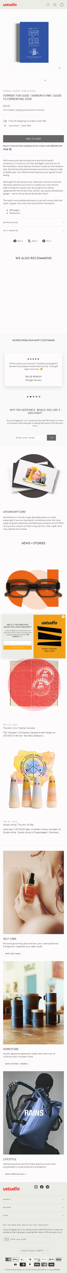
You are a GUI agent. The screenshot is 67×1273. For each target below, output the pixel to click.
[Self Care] (33, 892)
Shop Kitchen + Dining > (17, 1064)
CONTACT (7, 1199)
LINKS (5, 1215)
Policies (7, 1207)
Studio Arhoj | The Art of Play (18, 824)
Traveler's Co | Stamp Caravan (19, 728)
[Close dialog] (63, 616)
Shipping (19, 110)
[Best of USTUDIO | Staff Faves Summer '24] (33, 587)
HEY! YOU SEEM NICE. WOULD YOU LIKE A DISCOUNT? (25, 1225)
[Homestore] (33, 1002)
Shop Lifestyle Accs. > (15, 1174)
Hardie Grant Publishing (19, 91)
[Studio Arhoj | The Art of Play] (33, 780)
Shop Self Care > (13, 953)
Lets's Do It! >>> (17, 648)
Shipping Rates (10, 223)
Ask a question (10, 231)
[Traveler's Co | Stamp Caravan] (33, 683)
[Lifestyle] (33, 1113)
